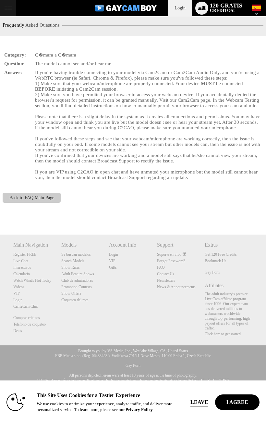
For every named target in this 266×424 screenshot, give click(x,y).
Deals (17, 330)
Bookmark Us (215, 261)
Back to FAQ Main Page (31, 197)
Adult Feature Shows (77, 274)
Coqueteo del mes (75, 300)
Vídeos (18, 287)
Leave (199, 402)
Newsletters (166, 280)
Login (180, 8)
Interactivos (22, 267)
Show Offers (71, 293)
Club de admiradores (77, 280)
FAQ (161, 267)
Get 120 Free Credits (221, 254)
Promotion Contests (76, 287)
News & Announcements (176, 287)
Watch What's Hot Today (32, 280)
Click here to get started (223, 334)
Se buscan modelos (76, 254)
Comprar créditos (26, 317)
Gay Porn (212, 272)
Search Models (72, 261)
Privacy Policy (139, 409)
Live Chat (20, 261)
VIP (16, 293)
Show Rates (70, 267)
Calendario (21, 274)
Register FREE (24, 254)
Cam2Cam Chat (25, 306)
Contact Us (165, 274)
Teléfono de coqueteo (29, 324)
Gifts (113, 267)
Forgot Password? (171, 261)
